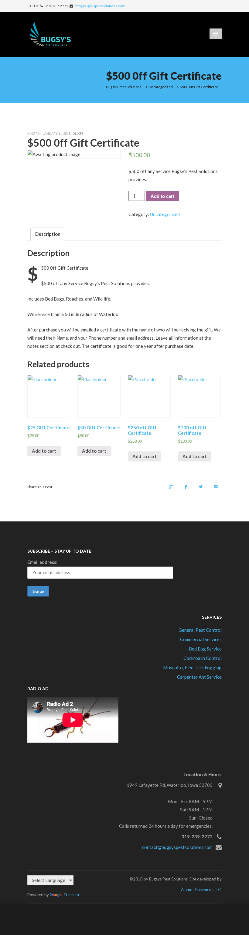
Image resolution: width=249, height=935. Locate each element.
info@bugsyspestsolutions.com (99, 6)
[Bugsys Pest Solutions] (52, 34)
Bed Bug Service (205, 648)
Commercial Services (201, 639)
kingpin (34, 133)
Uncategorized (165, 214)
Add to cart (162, 196)
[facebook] (187, 487)
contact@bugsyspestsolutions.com (177, 847)
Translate (71, 894)
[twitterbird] (201, 487)
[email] (217, 487)
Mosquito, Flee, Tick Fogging (192, 667)
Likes (78, 133)
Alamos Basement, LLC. (201, 889)
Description (47, 234)
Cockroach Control (202, 658)
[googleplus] (171, 487)
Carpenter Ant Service (199, 677)
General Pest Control (200, 630)
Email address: (42, 562)
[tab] (47, 234)
